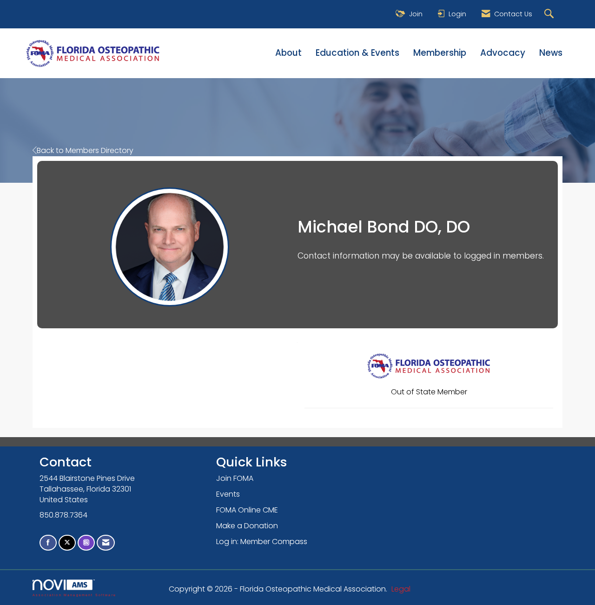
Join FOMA (234, 478)
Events (228, 494)
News (550, 53)
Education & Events (357, 53)
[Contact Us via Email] (106, 543)
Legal (400, 589)
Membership (439, 53)
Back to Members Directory (85, 150)
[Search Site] (550, 14)
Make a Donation (247, 525)
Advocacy (502, 53)
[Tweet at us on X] (67, 543)
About (288, 53)
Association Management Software (74, 595)
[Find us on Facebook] (48, 543)
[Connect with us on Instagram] (86, 543)
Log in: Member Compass (261, 541)
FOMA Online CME (247, 510)
